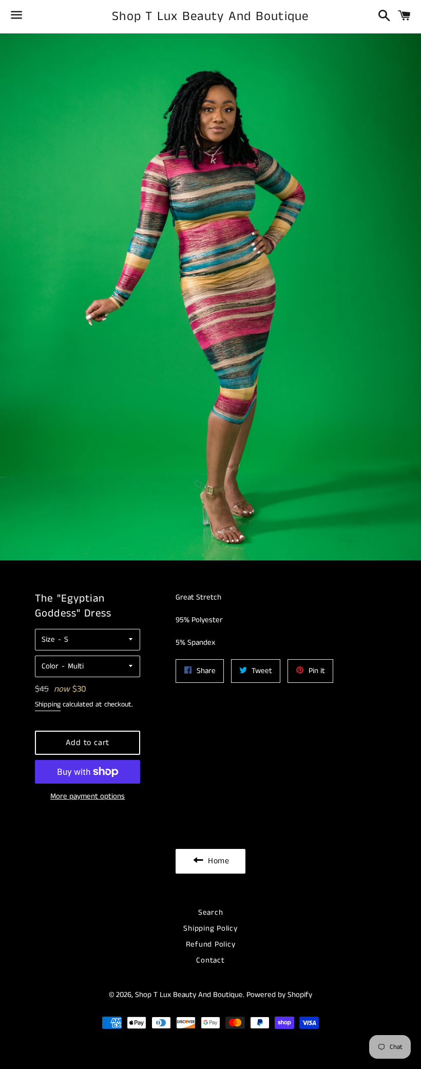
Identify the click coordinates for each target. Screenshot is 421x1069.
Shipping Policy (210, 928)
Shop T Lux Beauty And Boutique (210, 17)
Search (210, 912)
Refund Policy (211, 944)
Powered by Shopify (279, 994)
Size (48, 639)
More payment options (87, 796)
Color (50, 666)
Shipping (48, 704)
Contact (210, 960)
